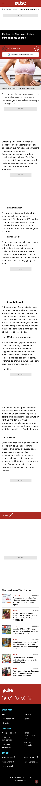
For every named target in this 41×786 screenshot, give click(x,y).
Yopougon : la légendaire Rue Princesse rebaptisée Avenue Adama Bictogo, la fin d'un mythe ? (24, 601)
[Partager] (36, 48)
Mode (15, 9)
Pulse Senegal (30, 762)
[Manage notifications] (36, 781)
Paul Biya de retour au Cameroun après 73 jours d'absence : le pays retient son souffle (26, 673)
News (15, 610)
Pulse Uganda (29, 757)
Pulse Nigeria (7, 757)
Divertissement (8, 719)
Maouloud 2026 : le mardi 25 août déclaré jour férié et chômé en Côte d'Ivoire (25, 660)
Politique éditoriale (28, 743)
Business (27, 714)
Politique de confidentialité (7, 738)
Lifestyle (8, 9)
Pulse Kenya (7, 766)
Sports (15, 626)
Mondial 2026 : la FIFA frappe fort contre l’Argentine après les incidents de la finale (25, 631)
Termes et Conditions (6, 745)
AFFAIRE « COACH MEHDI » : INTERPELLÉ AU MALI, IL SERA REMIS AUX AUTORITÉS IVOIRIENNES (25, 616)
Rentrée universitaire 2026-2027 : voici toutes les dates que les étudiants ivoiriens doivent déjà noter (26, 645)
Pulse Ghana (7, 762)
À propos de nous (9, 733)
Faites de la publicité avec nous (30, 735)
